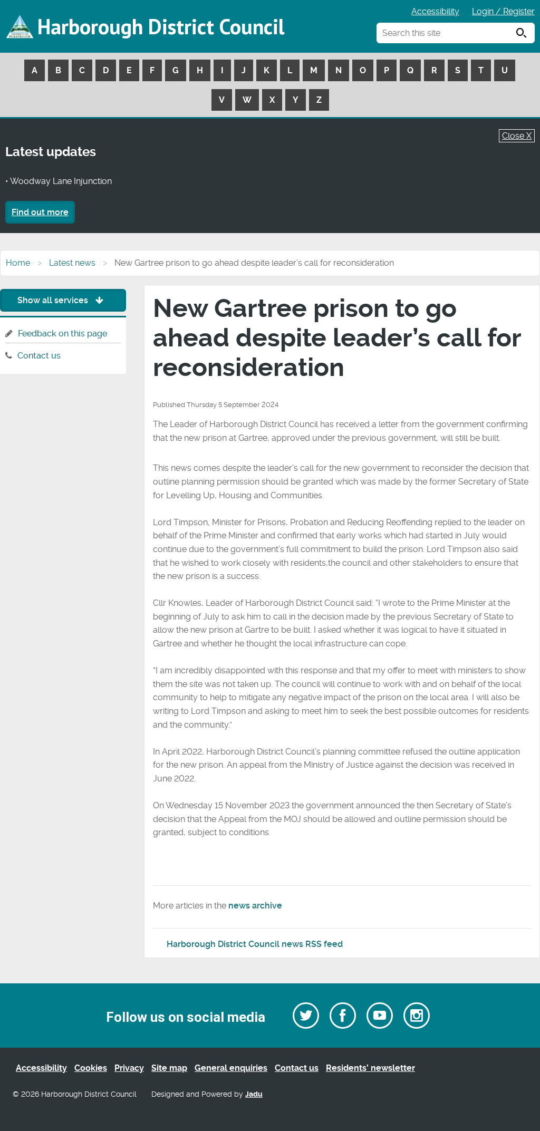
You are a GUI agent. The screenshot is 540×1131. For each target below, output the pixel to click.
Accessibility (435, 11)
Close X (517, 136)
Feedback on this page (62, 333)
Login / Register (503, 11)
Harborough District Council (160, 26)
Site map (169, 1068)
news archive (255, 906)
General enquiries (231, 1068)
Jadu (254, 1094)
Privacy (129, 1068)
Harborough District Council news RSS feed (255, 944)
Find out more (40, 212)
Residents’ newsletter (370, 1068)
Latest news (72, 263)
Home (18, 263)
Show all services (53, 300)
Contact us (39, 356)
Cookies (90, 1068)
